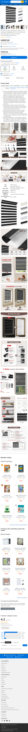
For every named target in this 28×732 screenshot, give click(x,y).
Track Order (10, 657)
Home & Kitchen (13, 87)
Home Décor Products (21, 87)
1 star (2, 638)
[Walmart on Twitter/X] (4, 721)
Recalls (2, 692)
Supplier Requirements (5, 672)
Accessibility (3, 694)
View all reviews (5, 628)
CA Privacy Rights (4, 706)
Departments (5, 4)
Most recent (8, 642)
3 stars (2, 635)
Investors (3, 668)
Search (25, 645)
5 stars (2, 632)
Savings (15, 4)
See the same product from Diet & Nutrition (18, 524)
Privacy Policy (4, 704)
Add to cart (14, 57)
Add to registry (21, 77)
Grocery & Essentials (23, 4)
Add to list (8, 77)
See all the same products (22, 597)
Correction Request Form (8, 608)
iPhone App (3, 714)
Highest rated (16, 642)
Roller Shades (13, 88)
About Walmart (4, 663)
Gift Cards (3, 684)
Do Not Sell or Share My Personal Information (10, 709)
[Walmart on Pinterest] (9, 721)
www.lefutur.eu (13, 46)
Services (11, 4)
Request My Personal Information (7, 707)
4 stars (2, 633)
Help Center (21, 655)
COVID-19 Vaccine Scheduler (7, 688)
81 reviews (10, 37)
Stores (2, 678)
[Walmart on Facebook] (2, 721)
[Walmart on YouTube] (7, 721)
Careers (2, 665)
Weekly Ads (19, 657)
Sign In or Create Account (11, 655)
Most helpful (4, 645)
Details (11, 75)
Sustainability (3, 670)
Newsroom (3, 667)
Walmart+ (3, 682)
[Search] (22, 2)
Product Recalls (4, 696)
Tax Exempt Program (5, 698)
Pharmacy (3, 690)
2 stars (2, 636)
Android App (3, 716)
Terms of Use (3, 702)
